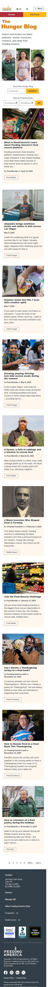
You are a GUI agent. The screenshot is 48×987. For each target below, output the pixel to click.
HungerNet (9, 913)
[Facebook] (6, 974)
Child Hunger (11, 255)
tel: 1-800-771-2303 (12, 886)
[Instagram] (12, 974)
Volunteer (10, 849)
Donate (11, 15)
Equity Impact (11, 552)
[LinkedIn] (18, 974)
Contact (8, 875)
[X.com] (24, 974)
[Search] (27, 9)
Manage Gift (10, 899)
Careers (8, 893)
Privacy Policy (9, 978)
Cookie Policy (21, 978)
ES (20, 9)
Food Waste (11, 177)
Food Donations (12, 699)
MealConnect (10, 920)
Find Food (34, 15)
